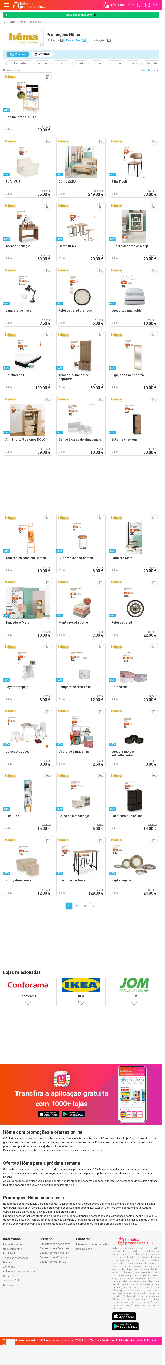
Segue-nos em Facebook (54, 1248)
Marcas (7, 1262)
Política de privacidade (129, 1340)
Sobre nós (9, 1276)
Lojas (13, 21)
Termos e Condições (102, 1340)
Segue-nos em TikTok (53, 1261)
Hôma (22, 21)
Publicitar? (9, 1253)
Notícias (8, 1285)
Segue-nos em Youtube (53, 1257)
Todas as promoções (16, 1257)
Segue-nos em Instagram (54, 1252)
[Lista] (147, 5)
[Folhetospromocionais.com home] (29, 5)
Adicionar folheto (13, 1280)
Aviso (85, 1340)
